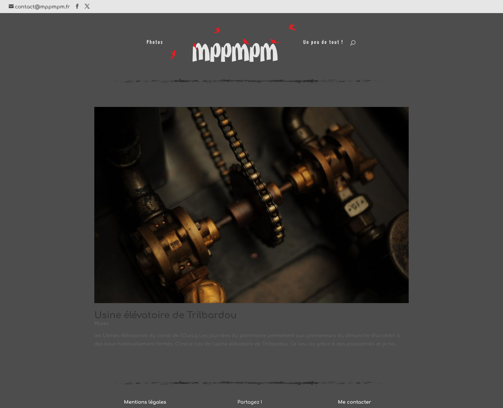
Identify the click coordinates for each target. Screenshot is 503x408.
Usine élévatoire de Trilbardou (165, 315)
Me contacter (354, 402)
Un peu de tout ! (323, 42)
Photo (101, 323)
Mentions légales (145, 402)
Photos (155, 42)
